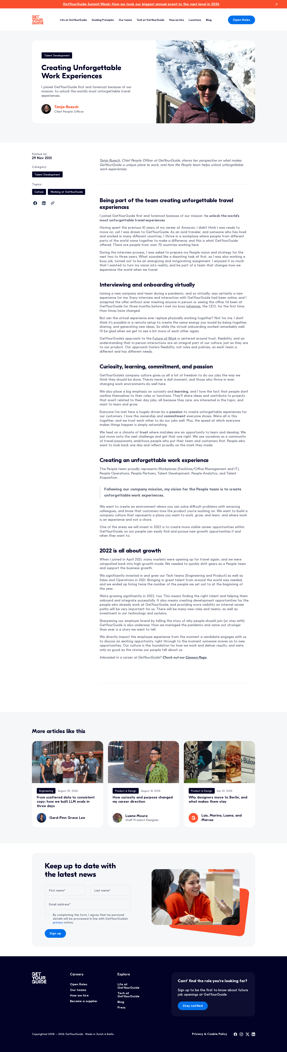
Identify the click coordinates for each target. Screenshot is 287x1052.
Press (121, 1007)
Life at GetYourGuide (73, 20)
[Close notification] (276, 4)
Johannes (193, 306)
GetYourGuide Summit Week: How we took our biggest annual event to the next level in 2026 (141, 4)
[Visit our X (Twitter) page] (247, 1034)
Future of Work (164, 338)
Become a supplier (83, 1001)
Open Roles (241, 20)
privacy (58, 922)
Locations (195, 20)
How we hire (176, 20)
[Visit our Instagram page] (241, 1034)
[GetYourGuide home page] (37, 20)
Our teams (125, 20)
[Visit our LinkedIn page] (253, 1034)
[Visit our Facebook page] (235, 1034)
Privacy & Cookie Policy (209, 1034)
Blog (209, 20)
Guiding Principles (103, 20)
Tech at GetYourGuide (150, 20)
